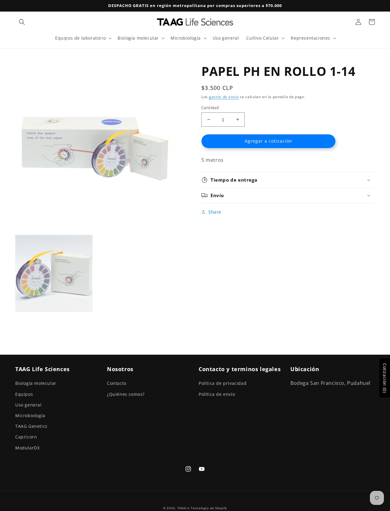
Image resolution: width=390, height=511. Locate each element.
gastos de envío (224, 96)
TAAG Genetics (31, 426)
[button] (22, 22)
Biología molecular (35, 383)
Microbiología (30, 415)
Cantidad (210, 107)
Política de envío (217, 394)
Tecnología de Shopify (209, 508)
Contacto (116, 383)
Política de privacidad (222, 383)
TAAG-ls (183, 508)
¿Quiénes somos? (126, 394)
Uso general (28, 405)
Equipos (24, 394)
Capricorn (26, 437)
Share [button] (214, 212)
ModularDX (27, 448)
